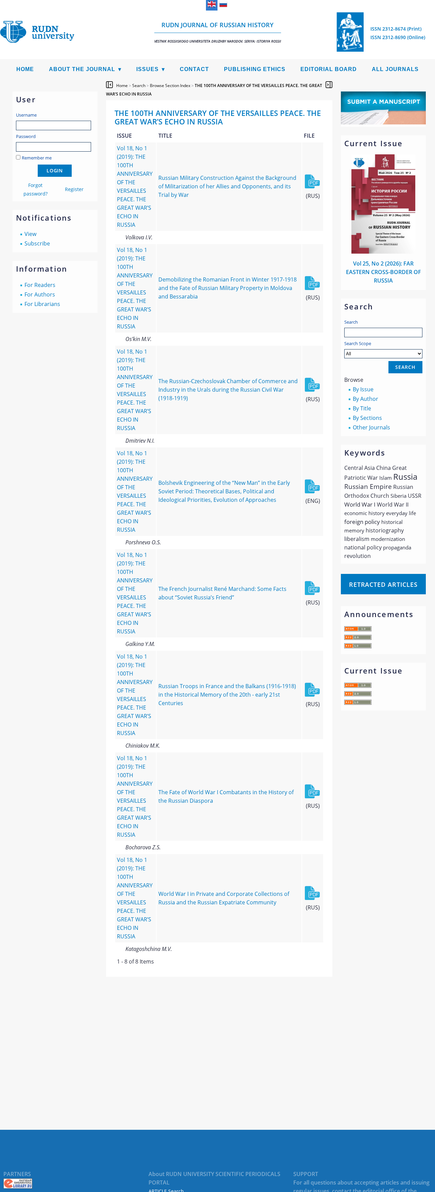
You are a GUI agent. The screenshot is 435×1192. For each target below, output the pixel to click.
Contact (194, 69)
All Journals (395, 69)
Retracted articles (383, 584)
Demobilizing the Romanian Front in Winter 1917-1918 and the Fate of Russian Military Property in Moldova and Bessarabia (227, 288)
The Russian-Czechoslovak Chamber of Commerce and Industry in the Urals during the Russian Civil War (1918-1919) (228, 389)
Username (26, 115)
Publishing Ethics (254, 69)
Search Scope (357, 343)
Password (26, 136)
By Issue (363, 389)
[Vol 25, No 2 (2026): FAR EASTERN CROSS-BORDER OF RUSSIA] (383, 251)
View (30, 234)
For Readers (39, 285)
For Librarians (42, 304)
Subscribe (37, 243)
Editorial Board (328, 69)
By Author (365, 399)
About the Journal (82, 69)
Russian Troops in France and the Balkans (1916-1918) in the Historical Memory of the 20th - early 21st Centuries (227, 694)
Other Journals (371, 427)
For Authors (39, 294)
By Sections (367, 418)
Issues (147, 69)
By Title (362, 408)
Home (25, 69)
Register (74, 189)
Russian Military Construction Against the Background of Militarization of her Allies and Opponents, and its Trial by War (227, 186)
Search (351, 322)
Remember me (37, 158)
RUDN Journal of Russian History (217, 32)
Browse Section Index (170, 85)
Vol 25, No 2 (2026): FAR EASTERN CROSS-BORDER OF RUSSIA (383, 272)
